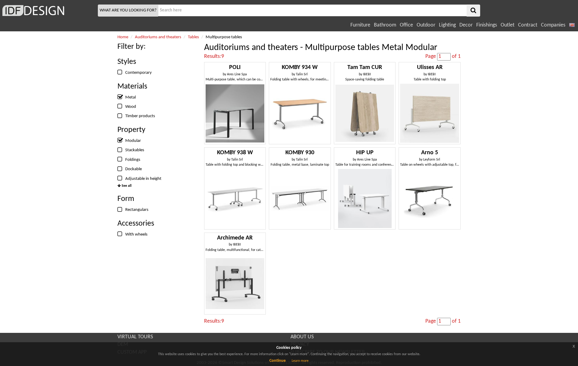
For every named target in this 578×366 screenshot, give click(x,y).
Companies (553, 25)
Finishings (486, 25)
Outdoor (426, 25)
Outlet (507, 25)
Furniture (360, 25)
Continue (277, 360)
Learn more (300, 361)
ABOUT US (302, 337)
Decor (466, 25)
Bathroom (385, 25)
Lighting (447, 25)
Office (406, 25)
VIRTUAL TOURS (135, 337)
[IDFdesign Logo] (48, 10)
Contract (527, 25)
